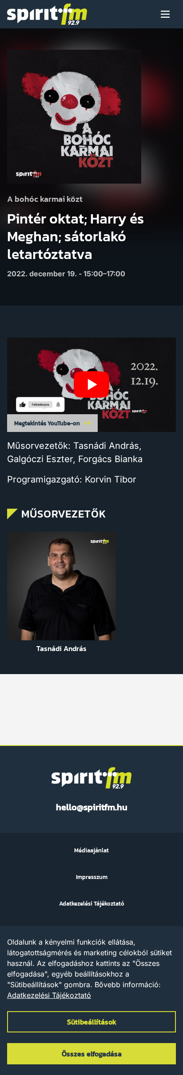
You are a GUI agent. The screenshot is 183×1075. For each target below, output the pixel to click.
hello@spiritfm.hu (91, 807)
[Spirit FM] (47, 14)
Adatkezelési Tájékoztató (49, 995)
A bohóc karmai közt (45, 199)
